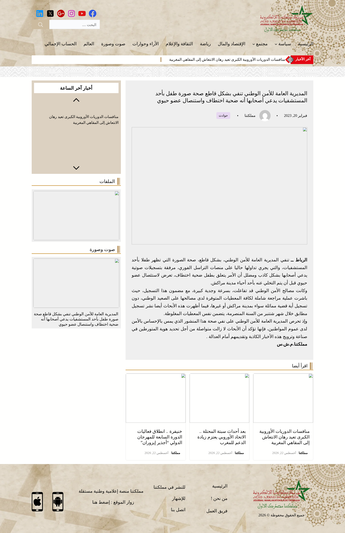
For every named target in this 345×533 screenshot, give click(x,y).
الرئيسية (219, 486)
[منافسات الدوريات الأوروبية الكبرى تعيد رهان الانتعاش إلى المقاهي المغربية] (283, 377)
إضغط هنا (101, 502)
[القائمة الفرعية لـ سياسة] (276, 44)
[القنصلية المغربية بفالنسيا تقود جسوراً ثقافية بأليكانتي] (76, 262)
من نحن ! (219, 498)
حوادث (223, 115)
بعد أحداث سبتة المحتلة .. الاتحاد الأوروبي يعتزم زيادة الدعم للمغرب (221, 437)
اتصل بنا (178, 509)
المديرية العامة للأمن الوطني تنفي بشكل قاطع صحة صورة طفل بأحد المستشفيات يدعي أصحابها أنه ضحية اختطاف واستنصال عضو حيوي (76, 319)
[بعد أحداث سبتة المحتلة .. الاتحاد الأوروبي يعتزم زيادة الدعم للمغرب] (219, 377)
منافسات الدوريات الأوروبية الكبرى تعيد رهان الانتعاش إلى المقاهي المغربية (227, 59)
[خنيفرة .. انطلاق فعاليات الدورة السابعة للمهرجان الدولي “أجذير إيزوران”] (156, 377)
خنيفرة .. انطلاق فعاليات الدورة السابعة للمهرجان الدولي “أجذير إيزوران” (159, 437)
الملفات (107, 181)
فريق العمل (216, 510)
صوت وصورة (102, 249)
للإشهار (178, 498)
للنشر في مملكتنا (169, 487)
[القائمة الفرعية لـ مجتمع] (253, 44)
